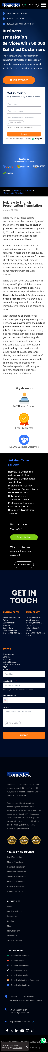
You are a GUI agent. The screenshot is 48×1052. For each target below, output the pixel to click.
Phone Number (9, 695)
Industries (13, 901)
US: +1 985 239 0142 (18, 1010)
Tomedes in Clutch (19, 970)
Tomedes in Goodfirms (20, 985)
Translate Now (19, 80)
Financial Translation (16, 867)
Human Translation (15, 886)
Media (10, 926)
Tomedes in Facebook (20, 965)
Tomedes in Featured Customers (25, 980)
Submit (24, 134)
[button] (5, 700)
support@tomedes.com (20, 1021)
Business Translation (22, 190)
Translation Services (20, 852)
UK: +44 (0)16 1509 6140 (20, 1012)
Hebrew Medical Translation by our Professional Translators (22, 499)
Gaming (10, 921)
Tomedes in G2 (17, 960)
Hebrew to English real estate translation (21, 473)
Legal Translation (14, 857)
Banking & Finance (15, 911)
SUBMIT (24, 735)
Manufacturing (13, 931)
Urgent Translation (15, 891)
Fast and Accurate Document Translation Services (21, 510)
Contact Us (24, 564)
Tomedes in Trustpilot (20, 955)
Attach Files (17, 122)
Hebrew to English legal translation (21, 480)
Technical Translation (16, 876)
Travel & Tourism (14, 940)
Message (11, 715)
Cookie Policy (17, 1048)
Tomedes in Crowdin (20, 975)
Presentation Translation (14, 193)
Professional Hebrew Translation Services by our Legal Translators (23, 489)
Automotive (12, 935)
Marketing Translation (16, 871)
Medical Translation (15, 862)
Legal (9, 906)
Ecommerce (12, 916)
